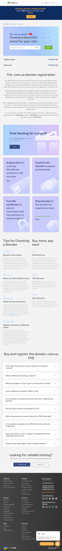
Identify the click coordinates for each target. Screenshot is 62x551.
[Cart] (42, 3)
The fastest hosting (27, 481)
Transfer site (25, 500)
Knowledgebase (8, 530)
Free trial (40, 464)
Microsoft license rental (28, 511)
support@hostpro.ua (47, 483)
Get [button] (15, 147)
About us (24, 526)
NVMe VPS (6, 500)
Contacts (24, 528)
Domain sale (7, 485)
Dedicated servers (8, 513)
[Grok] (56, 507)
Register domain (8, 481)
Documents (25, 530)
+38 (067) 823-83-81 (48, 486)
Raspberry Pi (7, 515)
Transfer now (22, 464)
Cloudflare (24, 509)
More (8, 181)
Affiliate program (26, 537)
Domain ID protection (9, 487)
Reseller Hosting (26, 494)
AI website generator (27, 504)
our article (12, 314)
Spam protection (26, 506)
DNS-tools (6, 526)
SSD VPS (6, 502)
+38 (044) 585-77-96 (48, 489)
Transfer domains (8, 483)
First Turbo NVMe (19, 138)
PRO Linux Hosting (27, 485)
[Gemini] (50, 507)
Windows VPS (7, 506)
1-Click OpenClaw (8, 520)
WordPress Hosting (27, 490)
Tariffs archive (25, 513)
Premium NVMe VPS (9, 504)
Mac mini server (8, 517)
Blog (5, 528)
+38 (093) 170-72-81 (48, 488)
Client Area (25, 534)
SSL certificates (26, 502)
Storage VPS (7, 511)
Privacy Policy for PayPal (28, 539)
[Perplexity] (53, 507)
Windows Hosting (26, 487)
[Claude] (46, 507)
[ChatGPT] (43, 507)
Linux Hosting (25, 483)
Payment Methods (26, 532)
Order (31, 17)
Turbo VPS (6, 509)
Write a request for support (48, 492)
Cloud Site (24, 492)
